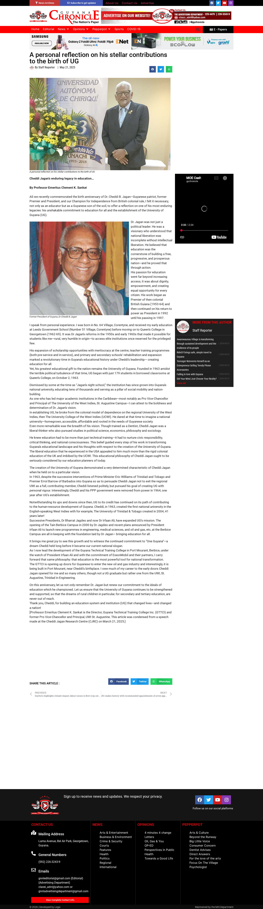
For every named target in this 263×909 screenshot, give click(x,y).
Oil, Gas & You (154, 841)
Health (104, 854)
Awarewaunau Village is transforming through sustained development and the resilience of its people (196, 343)
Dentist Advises (200, 850)
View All (181, 383)
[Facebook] (212, 3)
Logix (57, 907)
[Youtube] (224, 3)
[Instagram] (230, 3)
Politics (104, 858)
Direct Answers (199, 854)
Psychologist (198, 867)
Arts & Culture (199, 832)
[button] (63, 29)
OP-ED (149, 845)
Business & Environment (116, 837)
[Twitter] (218, 3)
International (108, 867)
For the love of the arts (205, 858)
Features (105, 850)
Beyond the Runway (202, 837)
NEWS (97, 824)
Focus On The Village (203, 862)
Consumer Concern (202, 845)
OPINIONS (145, 824)
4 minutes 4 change (158, 832)
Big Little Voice (199, 841)
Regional (105, 862)
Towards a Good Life (159, 858)
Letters (149, 837)
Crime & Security (111, 841)
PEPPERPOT (192, 824)
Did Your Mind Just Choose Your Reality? (197, 378)
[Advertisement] (101, 652)
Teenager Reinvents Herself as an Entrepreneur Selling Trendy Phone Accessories (194, 365)
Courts (104, 845)
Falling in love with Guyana (190, 374)
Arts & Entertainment (114, 832)
